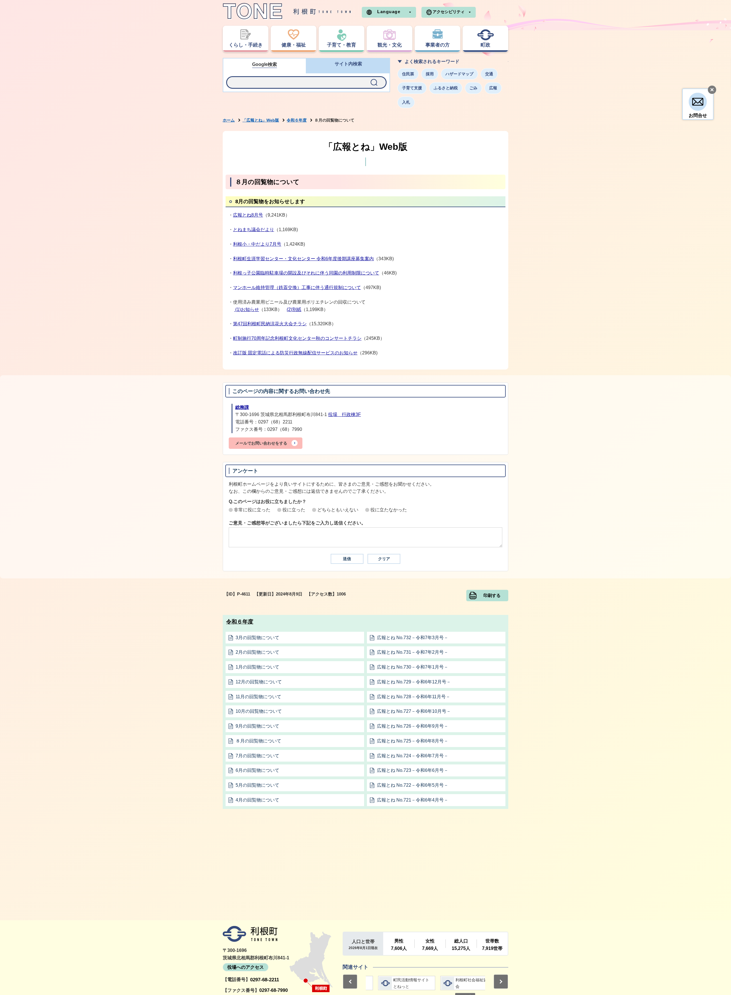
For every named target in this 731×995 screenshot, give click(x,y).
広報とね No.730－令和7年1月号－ (412, 667)
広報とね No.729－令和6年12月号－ (414, 681)
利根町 (250, 934)
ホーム (229, 120)
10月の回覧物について (259, 711)
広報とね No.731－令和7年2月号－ (412, 652)
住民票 (408, 74)
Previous (350, 981)
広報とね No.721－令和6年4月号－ (412, 800)
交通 (489, 74)
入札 (406, 102)
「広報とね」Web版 (260, 120)
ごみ (473, 88)
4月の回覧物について (257, 800)
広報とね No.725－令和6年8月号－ (412, 740)
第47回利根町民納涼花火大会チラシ (270, 323)
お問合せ (698, 115)
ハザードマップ (459, 74)
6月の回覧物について (257, 770)
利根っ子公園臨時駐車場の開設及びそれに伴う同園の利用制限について (306, 273)
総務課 (242, 407)
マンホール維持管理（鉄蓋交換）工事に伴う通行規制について (297, 287)
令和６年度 (297, 120)
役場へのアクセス (245, 967)
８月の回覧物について (258, 740)
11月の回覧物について (258, 696)
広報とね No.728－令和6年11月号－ (413, 696)
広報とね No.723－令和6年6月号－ (412, 770)
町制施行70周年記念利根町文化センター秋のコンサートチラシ (297, 338)
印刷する (492, 595)
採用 (430, 74)
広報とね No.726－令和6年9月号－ (412, 726)
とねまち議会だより (253, 229)
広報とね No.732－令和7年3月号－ (412, 637)
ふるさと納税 (446, 88)
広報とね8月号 (248, 215)
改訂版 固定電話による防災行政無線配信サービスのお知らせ (295, 352)
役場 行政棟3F (344, 414)
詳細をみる (394, 983)
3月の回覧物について (257, 637)
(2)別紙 (294, 309)
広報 (493, 88)
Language (388, 11)
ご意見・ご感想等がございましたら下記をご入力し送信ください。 (297, 522)
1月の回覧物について (257, 667)
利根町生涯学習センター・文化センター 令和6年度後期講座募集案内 (303, 258)
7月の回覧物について (257, 755)
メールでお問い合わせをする (261, 443)
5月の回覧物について (257, 785)
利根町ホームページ (287, 11)
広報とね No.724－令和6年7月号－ (412, 755)
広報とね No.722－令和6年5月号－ (412, 785)
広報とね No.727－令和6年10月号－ (414, 711)
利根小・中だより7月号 (257, 244)
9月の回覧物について (257, 726)
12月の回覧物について (259, 681)
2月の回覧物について (257, 652)
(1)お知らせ (246, 309)
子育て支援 (412, 88)
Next (501, 981)
